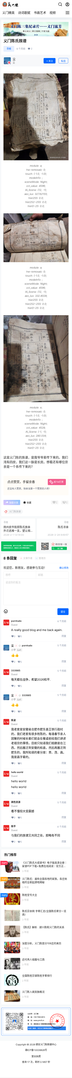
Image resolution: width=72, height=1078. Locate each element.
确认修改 (64, 567)
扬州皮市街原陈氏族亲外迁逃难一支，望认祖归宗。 (16, 530)
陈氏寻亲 (63, 527)
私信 (63, 61)
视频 (53, 13)
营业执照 (36, 1056)
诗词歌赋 (24, 13)
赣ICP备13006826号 (36, 1050)
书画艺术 (40, 13)
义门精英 (8, 13)
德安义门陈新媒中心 (45, 1044)
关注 (50, 61)
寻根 (9, 48)
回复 (64, 636)
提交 (63, 611)
